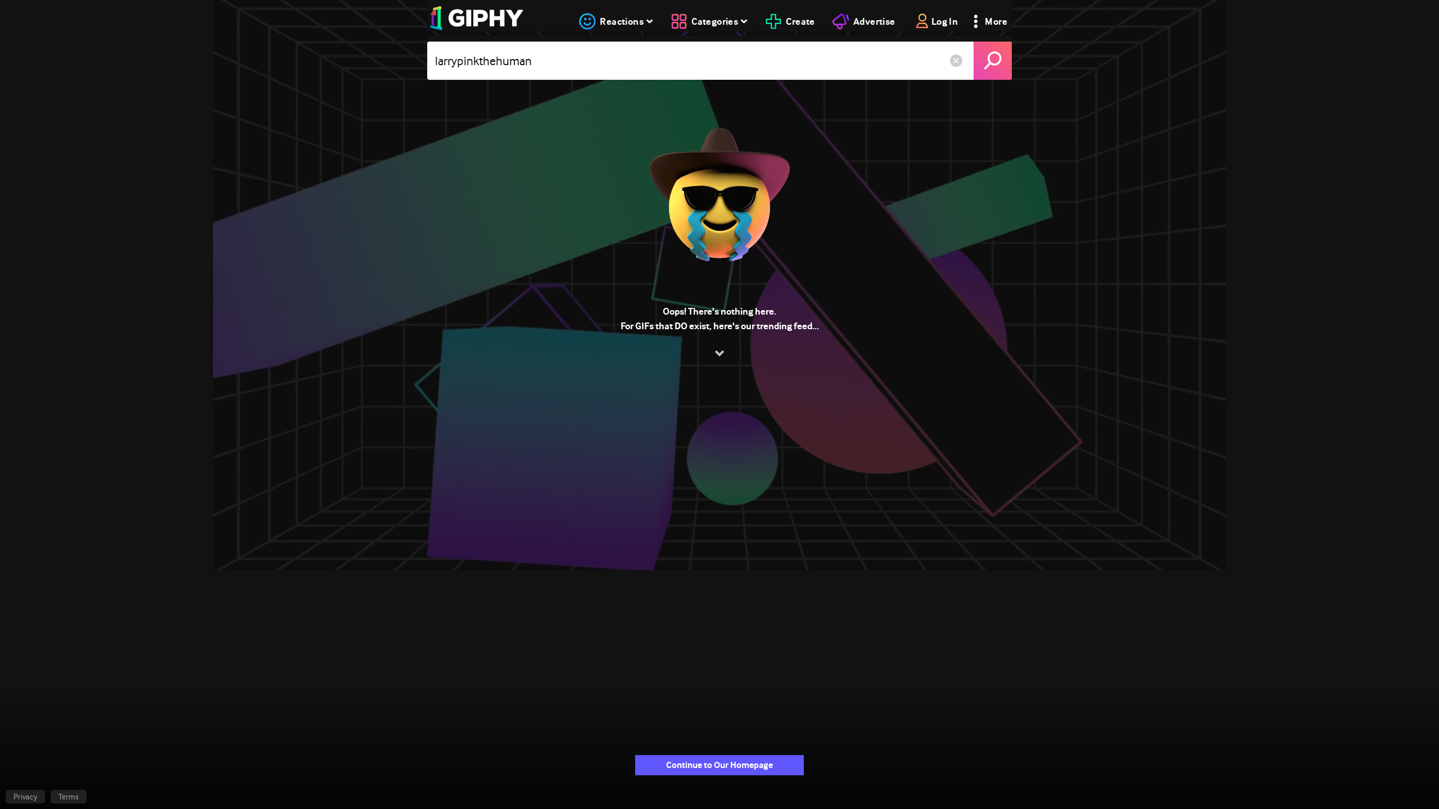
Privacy (25, 796)
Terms (68, 796)
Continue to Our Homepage (719, 765)
